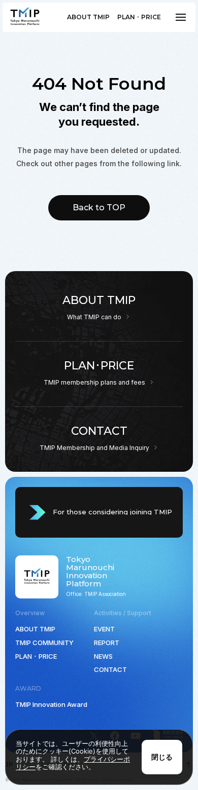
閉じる (162, 757)
